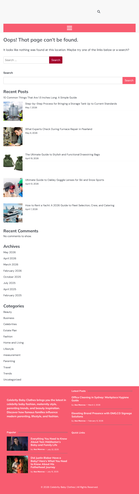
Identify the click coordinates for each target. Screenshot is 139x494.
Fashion (8, 336)
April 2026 (9, 258)
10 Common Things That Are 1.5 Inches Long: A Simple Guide (40, 97)
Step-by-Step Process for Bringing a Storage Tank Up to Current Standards (71, 103)
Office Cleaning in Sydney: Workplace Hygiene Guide (100, 399)
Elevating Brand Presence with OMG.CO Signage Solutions (102, 415)
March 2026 (10, 264)
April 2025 (9, 289)
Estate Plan (10, 330)
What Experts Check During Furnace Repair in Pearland (58, 129)
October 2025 (12, 277)
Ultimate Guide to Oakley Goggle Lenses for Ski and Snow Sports (64, 180)
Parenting (9, 361)
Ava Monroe (80, 405)
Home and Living (13, 342)
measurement (12, 355)
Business (8, 318)
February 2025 (12, 295)
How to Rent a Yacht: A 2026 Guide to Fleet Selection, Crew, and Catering (69, 205)
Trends (7, 373)
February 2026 (12, 271)
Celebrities (10, 324)
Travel (7, 367)
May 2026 (9, 252)
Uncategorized (12, 379)
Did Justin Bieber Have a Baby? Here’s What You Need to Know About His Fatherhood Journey (49, 462)
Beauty (7, 312)
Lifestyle (8, 349)
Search (8, 73)
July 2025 (9, 283)
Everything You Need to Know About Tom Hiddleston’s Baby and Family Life (49, 442)
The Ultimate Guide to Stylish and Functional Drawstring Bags (62, 154)
